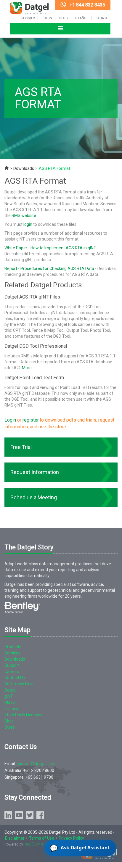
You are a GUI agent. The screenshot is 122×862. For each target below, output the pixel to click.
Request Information (34, 472)
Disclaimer (15, 838)
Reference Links (19, 684)
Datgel (10, 690)
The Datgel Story (28, 547)
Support (12, 665)
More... (28, 367)
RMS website (24, 215)
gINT (8, 696)
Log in (47, 18)
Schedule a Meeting (33, 497)
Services (12, 653)
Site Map (17, 630)
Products (12, 646)
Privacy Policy (71, 838)
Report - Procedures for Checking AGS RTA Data (49, 268)
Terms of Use (41, 838)
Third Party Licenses (23, 714)
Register (28, 18)
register (31, 420)
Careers (11, 671)
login (27, 224)
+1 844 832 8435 (87, 5)
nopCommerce (39, 844)
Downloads (23, 168)
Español (81, 18)
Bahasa (101, 18)
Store (9, 727)
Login (10, 420)
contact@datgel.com (36, 763)
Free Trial (21, 447)
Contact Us (14, 677)
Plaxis (9, 702)
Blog (63, 18)
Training (12, 708)
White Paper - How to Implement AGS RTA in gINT (50, 248)
